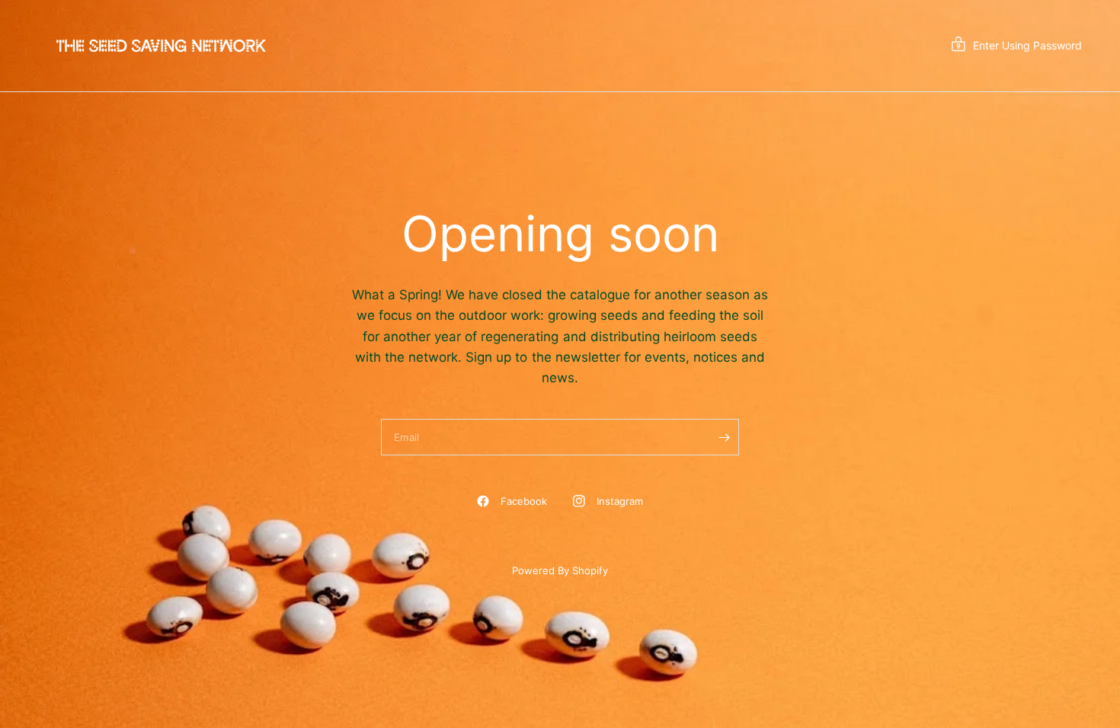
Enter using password (1027, 45)
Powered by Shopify (560, 570)
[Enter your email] (724, 437)
